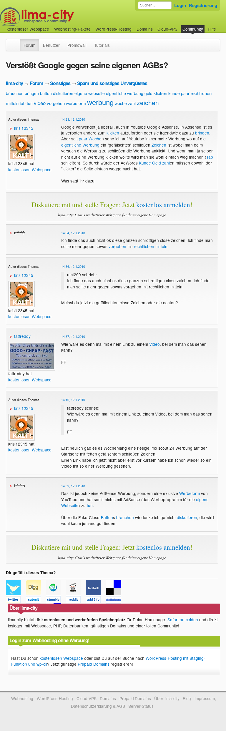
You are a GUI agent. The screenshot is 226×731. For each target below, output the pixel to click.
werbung (100, 102)
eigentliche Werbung (80, 145)
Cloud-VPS (167, 29)
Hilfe (212, 29)
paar (185, 93)
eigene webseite (89, 93)
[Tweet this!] (16, 601)
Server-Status (141, 706)
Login (180, 5)
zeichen (148, 102)
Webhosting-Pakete (72, 29)
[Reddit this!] (76, 601)
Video (154, 344)
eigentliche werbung (124, 93)
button (46, 93)
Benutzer (51, 45)
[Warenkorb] (220, 26)
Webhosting (22, 698)
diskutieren (63, 93)
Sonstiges (60, 83)
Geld (156, 163)
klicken (160, 93)
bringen (32, 93)
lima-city (14, 83)
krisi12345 (23, 128)
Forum (29, 45)
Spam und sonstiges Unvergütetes (112, 83)
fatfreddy (22, 336)
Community (192, 29)
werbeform (76, 103)
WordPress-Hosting (113, 29)
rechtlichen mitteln (150, 246)
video (40, 103)
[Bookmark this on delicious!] (115, 601)
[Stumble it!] (56, 601)
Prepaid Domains (93, 664)
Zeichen (159, 145)
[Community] (16, 42)
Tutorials (102, 45)
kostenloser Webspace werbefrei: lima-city (59, 16)
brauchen (15, 93)
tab (23, 103)
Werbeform (189, 493)
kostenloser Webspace (28, 29)
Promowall (77, 45)
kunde (174, 93)
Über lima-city (166, 698)
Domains (145, 29)
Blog (187, 698)
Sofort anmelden (182, 619)
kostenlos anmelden (163, 204)
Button (107, 517)
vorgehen (56, 103)
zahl (132, 103)
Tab (209, 157)
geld (148, 93)
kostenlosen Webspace (29, 169)
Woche (95, 139)
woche (121, 103)
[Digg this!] (36, 601)
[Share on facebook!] (96, 601)
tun (30, 103)
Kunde (145, 163)
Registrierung (203, 5)
